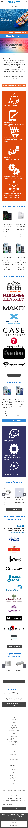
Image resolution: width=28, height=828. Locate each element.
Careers (14, 724)
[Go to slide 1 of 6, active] (7, 415)
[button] (14, 20)
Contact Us (14, 727)
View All (14, 783)
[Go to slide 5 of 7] (16, 699)
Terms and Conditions (14, 741)
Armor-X (14, 782)
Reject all (14, 822)
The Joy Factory (14, 775)
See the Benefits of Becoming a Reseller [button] (14, 704)
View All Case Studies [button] (14, 646)
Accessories (14, 757)
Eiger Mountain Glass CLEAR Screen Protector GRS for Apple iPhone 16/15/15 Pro (7, 261)
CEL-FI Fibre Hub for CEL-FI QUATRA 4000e (8, 670)
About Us (14, 719)
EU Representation (14, 732)
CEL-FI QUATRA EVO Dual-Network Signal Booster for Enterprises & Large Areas (19, 501)
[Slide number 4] (14, 45)
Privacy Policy (14, 736)
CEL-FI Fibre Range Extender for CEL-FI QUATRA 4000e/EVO (19, 670)
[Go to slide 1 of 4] (10, 54)
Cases (14, 753)
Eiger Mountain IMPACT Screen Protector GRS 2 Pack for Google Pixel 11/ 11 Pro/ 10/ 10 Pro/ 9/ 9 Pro (7, 404)
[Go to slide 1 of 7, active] (7, 699)
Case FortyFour (14, 778)
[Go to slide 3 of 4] (15, 54)
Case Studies (14, 725)
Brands (14, 722)
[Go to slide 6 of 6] (19, 415)
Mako (14, 774)
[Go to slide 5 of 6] (17, 415)
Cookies (14, 728)
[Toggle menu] (2, 2)
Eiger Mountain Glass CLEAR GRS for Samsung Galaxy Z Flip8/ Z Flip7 (19, 403)
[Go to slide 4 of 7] (14, 699)
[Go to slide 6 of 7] (18, 699)
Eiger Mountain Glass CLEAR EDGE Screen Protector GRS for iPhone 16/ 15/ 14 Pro (20, 261)
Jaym (14, 771)
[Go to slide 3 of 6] (12, 415)
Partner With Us (14, 735)
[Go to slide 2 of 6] (9, 415)
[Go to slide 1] (3, 494)
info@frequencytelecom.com (14, 795)
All (14, 751)
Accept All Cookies (14, 825)
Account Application (14, 742)
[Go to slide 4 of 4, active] (17, 54)
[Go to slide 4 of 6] (14, 415)
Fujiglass (14, 769)
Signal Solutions (14, 759)
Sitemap (14, 744)
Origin (14, 772)
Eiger (14, 768)
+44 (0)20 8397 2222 (14, 794)
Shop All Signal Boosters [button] (14, 509)
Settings (14, 819)
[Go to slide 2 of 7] (9, 699)
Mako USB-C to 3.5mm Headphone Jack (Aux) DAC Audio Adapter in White (20, 228)
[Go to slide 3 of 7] (11, 699)
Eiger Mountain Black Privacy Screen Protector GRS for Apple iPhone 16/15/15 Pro (7, 228)
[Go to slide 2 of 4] (13, 54)
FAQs (14, 733)
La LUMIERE (14, 780)
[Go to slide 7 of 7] (21, 699)
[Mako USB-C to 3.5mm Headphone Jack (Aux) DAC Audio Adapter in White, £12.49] (20, 215)
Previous (1, 399)
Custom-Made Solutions (14, 730)
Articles (14, 721)
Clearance (14, 760)
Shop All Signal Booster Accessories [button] (14, 682)
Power (14, 756)
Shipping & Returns (14, 738)
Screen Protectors (14, 754)
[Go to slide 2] (24, 494)
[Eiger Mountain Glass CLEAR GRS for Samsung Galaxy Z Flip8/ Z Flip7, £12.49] (19, 391)
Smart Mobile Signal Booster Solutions (14, 739)
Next (24, 399)
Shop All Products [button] (14, 375)
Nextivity (14, 777)
